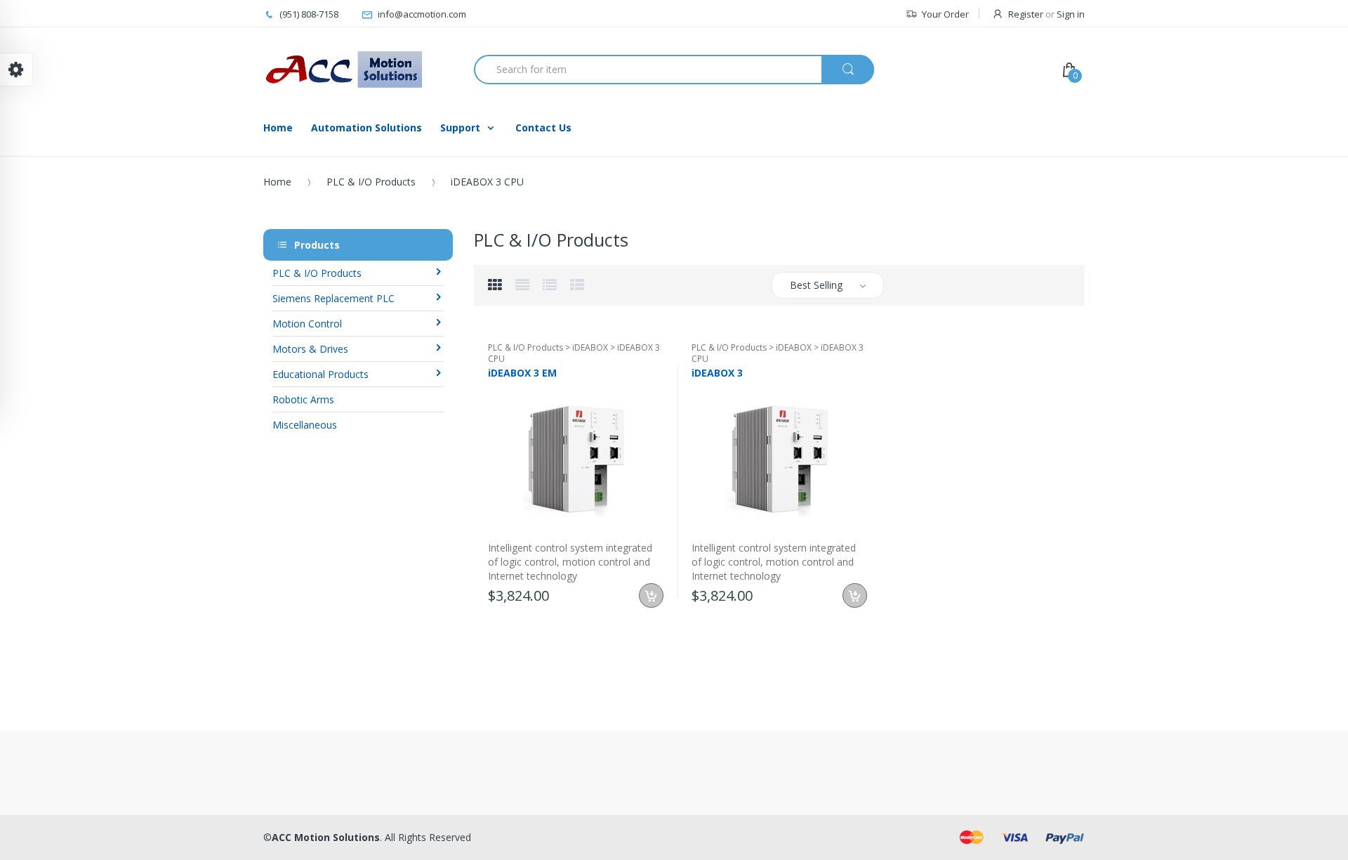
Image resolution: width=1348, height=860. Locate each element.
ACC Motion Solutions (326, 837)
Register (1025, 14)
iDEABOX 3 (717, 372)
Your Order (945, 14)
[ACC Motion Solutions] (344, 69)
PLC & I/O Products (371, 181)
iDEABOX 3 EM (522, 372)
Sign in (1071, 14)
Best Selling (816, 285)
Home (277, 181)
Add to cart (651, 595)
